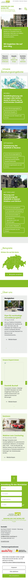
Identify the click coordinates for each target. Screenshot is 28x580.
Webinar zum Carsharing (13, 435)
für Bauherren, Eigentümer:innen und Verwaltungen (12, 220)
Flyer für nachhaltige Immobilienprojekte (13, 316)
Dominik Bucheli (11, 385)
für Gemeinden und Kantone (14, 211)
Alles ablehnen (14, 571)
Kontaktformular (5, 541)
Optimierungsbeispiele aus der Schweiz (13, 166)
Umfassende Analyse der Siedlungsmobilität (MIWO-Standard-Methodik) (12, 159)
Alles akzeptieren (14, 576)
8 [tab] (19, 348)
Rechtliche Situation (10, 112)
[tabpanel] (14, 320)
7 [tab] (17, 348)
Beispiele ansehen (15, 274)
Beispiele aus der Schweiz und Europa (13, 116)
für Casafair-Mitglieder (12, 226)
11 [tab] (14, 350)
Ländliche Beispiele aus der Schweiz (12, 230)
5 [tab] (13, 348)
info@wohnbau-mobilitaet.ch (9, 536)
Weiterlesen (12, 339)
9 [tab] (22, 348)
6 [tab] (15, 348)
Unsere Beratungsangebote (12, 108)
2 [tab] (6, 348)
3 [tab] (8, 348)
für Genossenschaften (12, 215)
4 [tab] (10, 348)
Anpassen (14, 567)
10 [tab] (24, 348)
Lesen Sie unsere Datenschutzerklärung (13, 562)
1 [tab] (4, 348)
